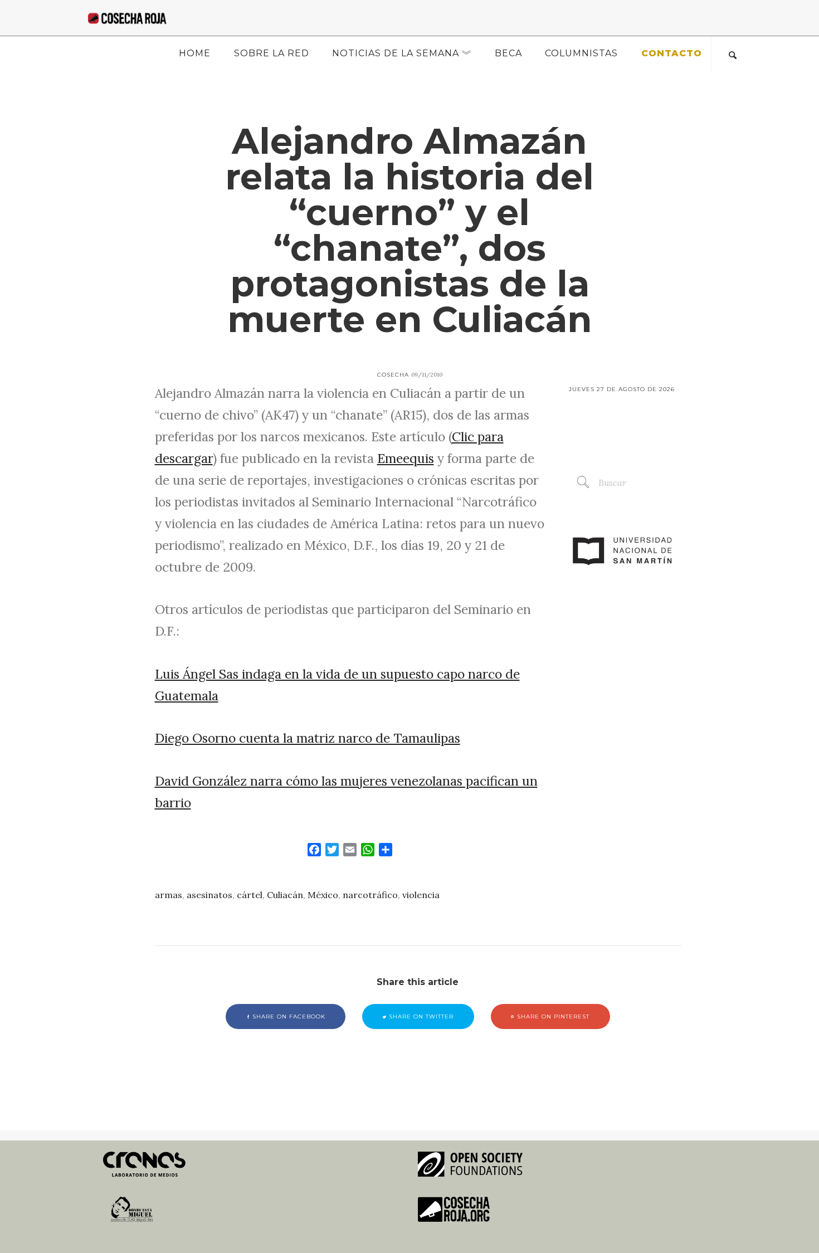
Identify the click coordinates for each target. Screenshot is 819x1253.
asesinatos (209, 894)
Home (195, 53)
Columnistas (581, 53)
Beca (508, 53)
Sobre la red (271, 53)
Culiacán (285, 894)
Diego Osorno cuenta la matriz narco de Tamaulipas (307, 738)
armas (168, 894)
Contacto (671, 53)
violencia (421, 894)
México (323, 894)
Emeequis (405, 458)
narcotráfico (370, 894)
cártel (249, 894)
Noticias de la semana (395, 53)
